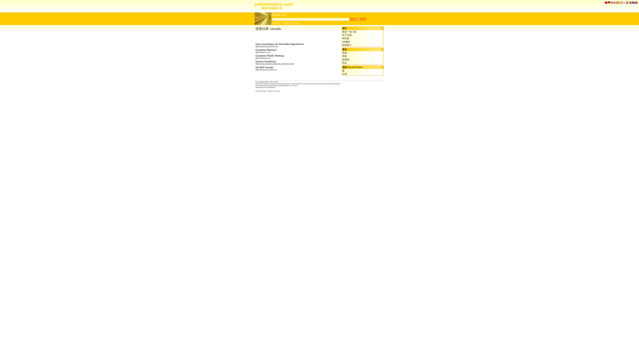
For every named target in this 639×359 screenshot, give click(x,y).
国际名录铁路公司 (272, 8)
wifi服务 (346, 41)
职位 (344, 62)
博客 (344, 56)
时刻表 (345, 38)
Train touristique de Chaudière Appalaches (279, 44)
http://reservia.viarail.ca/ (266, 70)
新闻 (344, 53)
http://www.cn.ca (262, 52)
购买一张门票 (349, 31)
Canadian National (265, 50)
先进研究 (276, 23)
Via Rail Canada (264, 67)
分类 (344, 74)
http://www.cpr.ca (262, 58)
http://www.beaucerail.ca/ (266, 46)
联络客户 (347, 45)
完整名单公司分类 (291, 23)
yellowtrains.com (274, 4)
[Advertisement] (294, 37)
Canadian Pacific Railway (269, 55)
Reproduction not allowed (265, 87)
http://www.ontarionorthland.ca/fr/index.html (274, 64)
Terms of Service (273, 91)
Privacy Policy (260, 91)
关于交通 (347, 35)
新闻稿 (345, 59)
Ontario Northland (265, 61)
